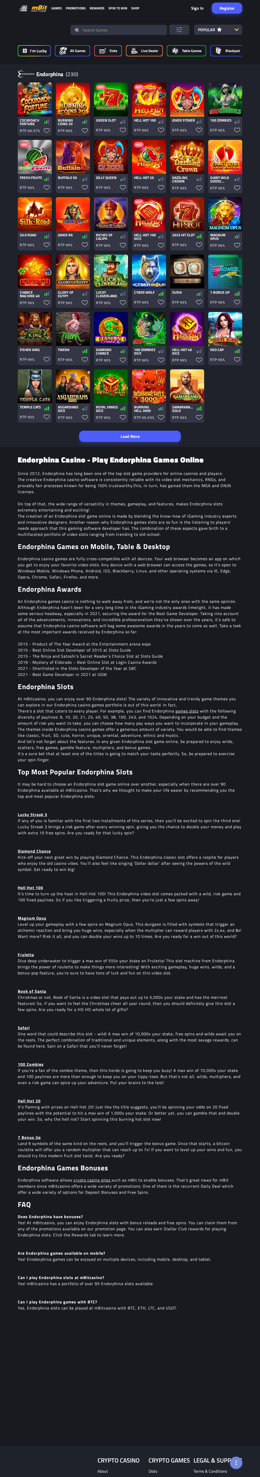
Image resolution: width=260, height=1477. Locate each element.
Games (56, 8)
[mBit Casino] (39, 8)
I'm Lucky (38, 51)
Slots (153, 1471)
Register (227, 8)
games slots (187, 711)
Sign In (197, 8)
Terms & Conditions (210, 1471)
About (103, 1471)
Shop (135, 8)
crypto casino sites (93, 1180)
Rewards (97, 8)
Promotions (76, 8)
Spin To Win (117, 8)
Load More (130, 436)
